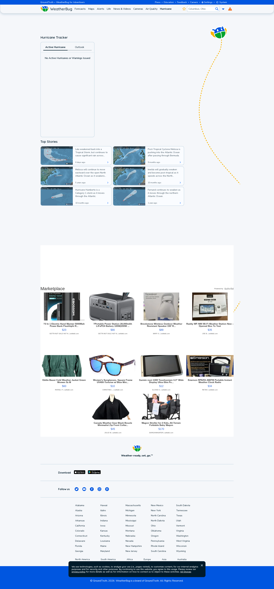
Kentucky (105, 535)
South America (108, 559)
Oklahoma (156, 530)
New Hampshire (134, 546)
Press (157, 2)
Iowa (102, 525)
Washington (182, 535)
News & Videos (122, 9)
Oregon (155, 535)
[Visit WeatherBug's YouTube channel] (84, 489)
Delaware (80, 540)
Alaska (78, 510)
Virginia (180, 530)
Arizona (79, 515)
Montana (130, 530)
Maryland (105, 551)
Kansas (104, 530)
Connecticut (81, 535)
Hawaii (103, 505)
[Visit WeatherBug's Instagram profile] (99, 489)
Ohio (153, 525)
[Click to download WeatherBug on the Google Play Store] (94, 472)
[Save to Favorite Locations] (184, 9)
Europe (147, 559)
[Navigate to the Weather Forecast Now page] (56, 9)
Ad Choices (185, 571)
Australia (181, 559)
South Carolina (158, 551)
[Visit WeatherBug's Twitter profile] (76, 489)
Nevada (129, 540)
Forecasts (80, 9)
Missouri (130, 525)
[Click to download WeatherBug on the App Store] (79, 472)
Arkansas (80, 520)
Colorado (79, 530)
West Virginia (183, 540)
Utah (178, 520)
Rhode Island (157, 546)
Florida (78, 546)
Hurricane (166, 9)
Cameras (138, 9)
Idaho (103, 510)
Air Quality (151, 9)
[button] (202, 565)
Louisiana (105, 540)
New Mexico (157, 505)
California (80, 525)
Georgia (79, 551)
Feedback (182, 2)
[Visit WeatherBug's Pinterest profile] (107, 489)
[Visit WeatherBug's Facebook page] (92, 489)
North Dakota (158, 520)
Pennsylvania (157, 540)
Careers (194, 2)
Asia (164, 559)
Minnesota (131, 515)
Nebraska (130, 535)
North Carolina (158, 515)
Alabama (79, 505)
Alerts (100, 9)
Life (109, 9)
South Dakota (183, 505)
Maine (103, 546)
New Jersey (131, 551)
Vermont (180, 525)
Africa (130, 559)
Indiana (104, 520)
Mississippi (131, 520)
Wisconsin (181, 546)
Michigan (130, 510)
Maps (91, 9)
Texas (179, 515)
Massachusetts (133, 505)
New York (156, 510)
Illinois (103, 515)
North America (82, 559)
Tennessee (181, 510)
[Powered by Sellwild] (229, 289)
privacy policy (78, 571)
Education (169, 2)
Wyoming (181, 551)
